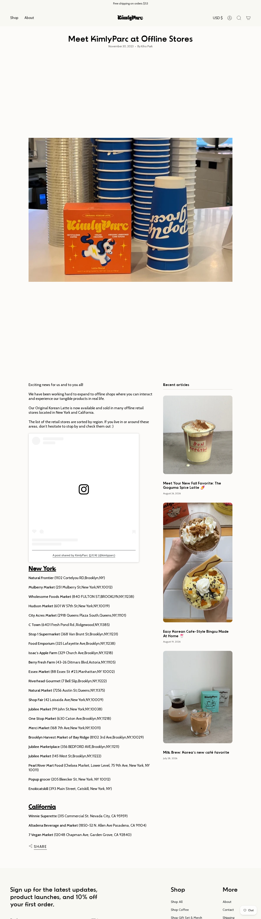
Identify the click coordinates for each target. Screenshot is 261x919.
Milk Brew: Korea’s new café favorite (196, 752)
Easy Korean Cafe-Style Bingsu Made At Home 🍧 (196, 634)
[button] (14, 17)
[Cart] (248, 17)
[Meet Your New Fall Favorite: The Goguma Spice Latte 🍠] (197, 435)
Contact (228, 910)
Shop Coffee (180, 910)
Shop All (177, 902)
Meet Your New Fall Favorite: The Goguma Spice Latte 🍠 (192, 486)
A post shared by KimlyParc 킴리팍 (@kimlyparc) (84, 555)
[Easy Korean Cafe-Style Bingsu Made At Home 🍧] (197, 562)
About (227, 902)
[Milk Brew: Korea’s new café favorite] (197, 697)
